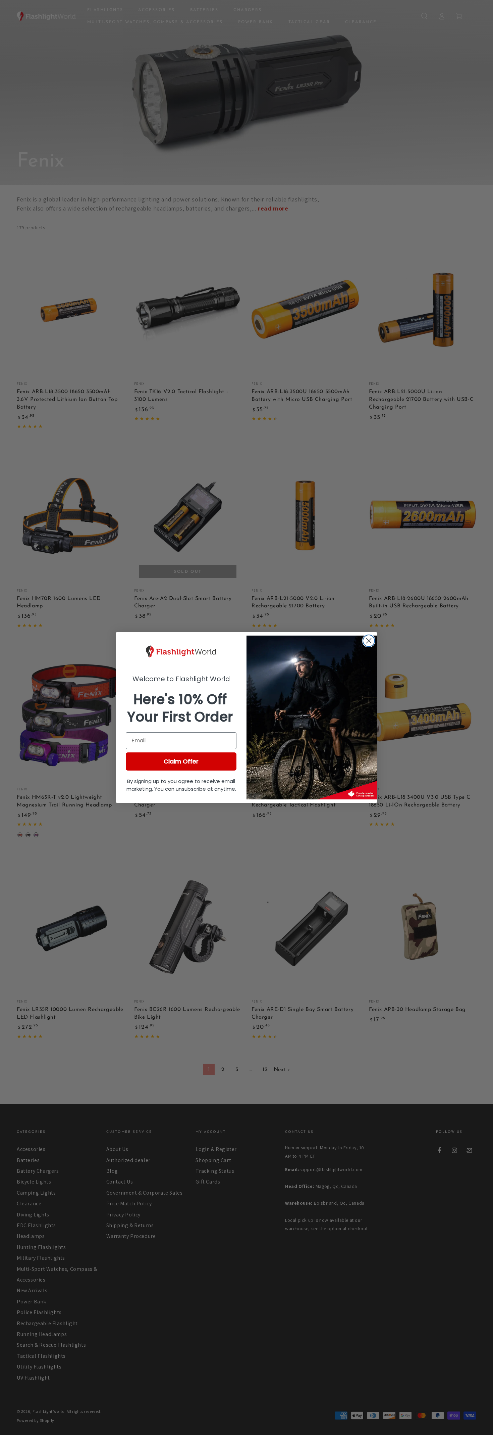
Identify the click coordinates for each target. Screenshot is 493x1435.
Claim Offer (181, 761)
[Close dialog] (369, 641)
